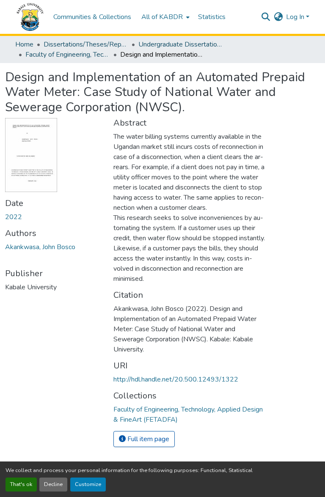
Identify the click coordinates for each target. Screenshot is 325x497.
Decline (53, 484)
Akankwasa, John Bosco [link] (40, 247)
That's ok (21, 484)
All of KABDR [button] (162, 17)
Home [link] (24, 44)
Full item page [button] (147, 439)
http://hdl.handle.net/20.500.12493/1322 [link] (175, 379)
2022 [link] (13, 217)
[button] (30, 17)
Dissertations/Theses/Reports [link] (86, 44)
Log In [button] (296, 17)
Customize (88, 484)
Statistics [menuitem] (212, 17)
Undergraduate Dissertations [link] (180, 44)
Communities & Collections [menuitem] (92, 17)
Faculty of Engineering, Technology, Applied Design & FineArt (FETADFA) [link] (67, 54)
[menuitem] (165, 17)
